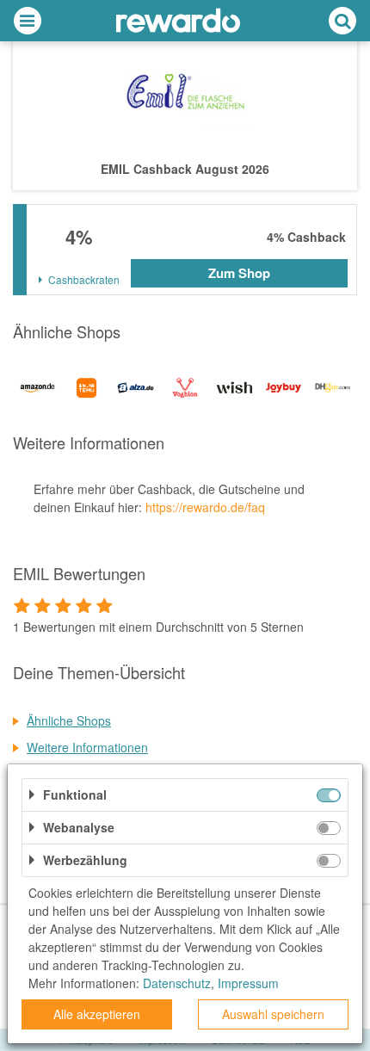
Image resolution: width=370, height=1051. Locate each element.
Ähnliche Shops (69, 720)
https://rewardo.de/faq (205, 507)
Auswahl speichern (273, 1014)
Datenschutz (177, 983)
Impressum (248, 983)
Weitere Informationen (87, 747)
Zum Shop (239, 272)
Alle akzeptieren (96, 1014)
